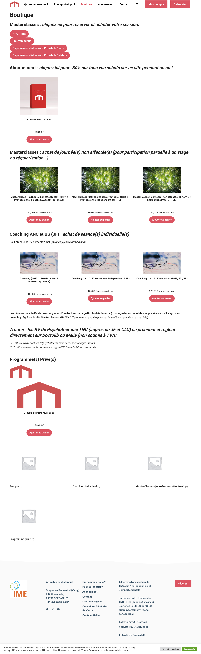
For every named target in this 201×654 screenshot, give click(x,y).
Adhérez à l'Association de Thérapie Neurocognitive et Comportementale (135, 586)
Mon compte (156, 4)
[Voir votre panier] (136, 4)
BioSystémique (22, 40)
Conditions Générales (95, 606)
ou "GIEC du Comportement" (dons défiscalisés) (135, 609)
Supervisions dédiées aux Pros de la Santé (38, 48)
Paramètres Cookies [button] (170, 649)
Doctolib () (99, 313)
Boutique (86, 4)
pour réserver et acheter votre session (90, 24)
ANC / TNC (19, 33)
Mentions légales (92, 601)
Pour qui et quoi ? (92, 586)
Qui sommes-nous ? (36, 4)
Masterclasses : (26, 24)
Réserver (183, 583)
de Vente (87, 610)
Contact (124, 4)
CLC (125, 329)
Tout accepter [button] (190, 649)
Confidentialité (91, 615)
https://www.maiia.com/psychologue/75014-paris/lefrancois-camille (56, 347)
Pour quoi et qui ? (64, 4)
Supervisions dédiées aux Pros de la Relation (40, 55)
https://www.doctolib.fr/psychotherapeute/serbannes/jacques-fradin (54, 343)
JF (112, 329)
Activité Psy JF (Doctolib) (133, 621)
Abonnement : (91, 67)
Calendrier (180, 4)
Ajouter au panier (39, 139)
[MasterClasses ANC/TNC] (15, 4)
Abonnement (106, 4)
